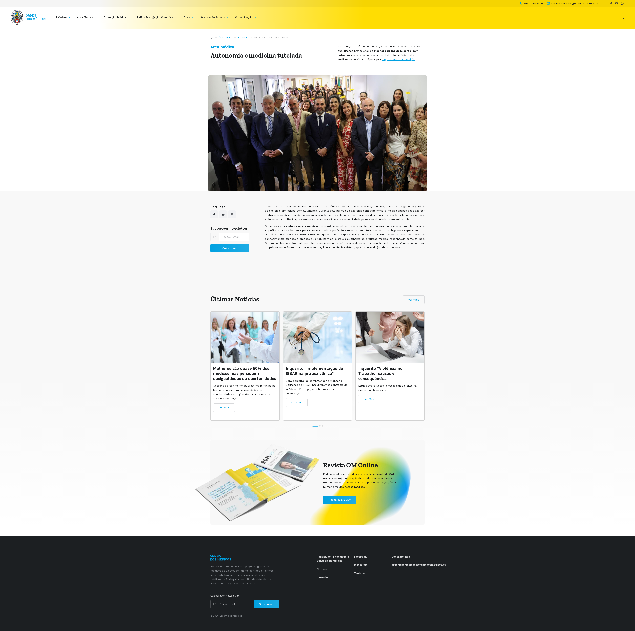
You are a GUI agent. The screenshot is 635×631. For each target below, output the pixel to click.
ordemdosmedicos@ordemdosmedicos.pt (418, 564)
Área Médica (225, 37)
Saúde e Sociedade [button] (213, 17)
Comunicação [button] (244, 17)
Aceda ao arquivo (340, 499)
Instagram (360, 564)
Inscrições (243, 37)
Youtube (359, 573)
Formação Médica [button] (115, 17)
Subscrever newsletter (228, 228)
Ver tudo (413, 299)
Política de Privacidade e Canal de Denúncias (333, 559)
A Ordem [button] (62, 17)
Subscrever (229, 248)
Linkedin (322, 577)
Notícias (322, 569)
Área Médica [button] (85, 17)
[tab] (312, 426)
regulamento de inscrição (398, 59)
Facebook (360, 556)
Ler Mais (224, 413)
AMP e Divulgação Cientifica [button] (155, 17)
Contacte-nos (400, 556)
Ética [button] (187, 17)
